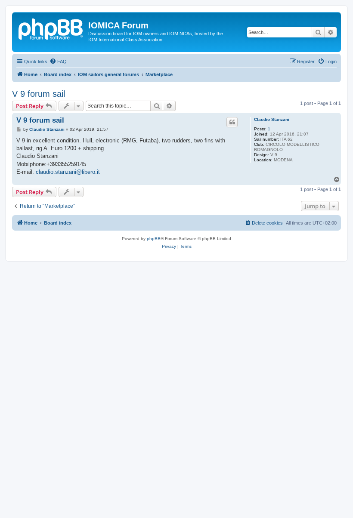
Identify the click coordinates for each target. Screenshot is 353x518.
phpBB (154, 238)
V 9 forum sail (38, 94)
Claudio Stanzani (271, 119)
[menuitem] (58, 61)
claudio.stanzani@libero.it (68, 172)
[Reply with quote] (232, 122)
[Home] (51, 28)
